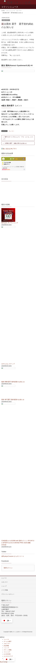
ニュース (4, 578)
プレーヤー (6, 20)
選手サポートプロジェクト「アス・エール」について (18, 138)
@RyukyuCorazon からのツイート (12, 556)
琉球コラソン (8, 568)
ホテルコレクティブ (8, 364)
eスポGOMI (7, 654)
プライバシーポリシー (7, 594)
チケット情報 (7, 650)
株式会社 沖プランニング (9, 223)
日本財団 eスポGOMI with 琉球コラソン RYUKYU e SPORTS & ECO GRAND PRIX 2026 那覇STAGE (17, 543)
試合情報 (6, 645)
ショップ (4, 586)
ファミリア (7, 652)
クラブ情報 (4, 590)
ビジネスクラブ (8, 656)
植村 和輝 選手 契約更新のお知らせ (13, 382)
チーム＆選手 (7, 641)
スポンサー (4, 582)
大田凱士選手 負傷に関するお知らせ (16, 143)
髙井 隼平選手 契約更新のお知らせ (12, 399)
